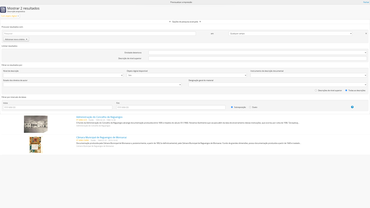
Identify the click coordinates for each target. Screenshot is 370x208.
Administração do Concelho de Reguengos (99, 117)
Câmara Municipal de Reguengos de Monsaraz (101, 137)
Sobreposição (240, 107)
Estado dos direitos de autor (15, 80)
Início (5, 103)
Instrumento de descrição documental (266, 71)
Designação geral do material (201, 80)
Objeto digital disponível (137, 71)
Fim (118, 103)
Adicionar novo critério (15, 39)
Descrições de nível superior (330, 90)
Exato (254, 107)
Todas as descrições (356, 90)
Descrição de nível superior (129, 58)
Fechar (366, 2)
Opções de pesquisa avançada (185, 21)
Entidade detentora (133, 52)
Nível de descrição (11, 71)
